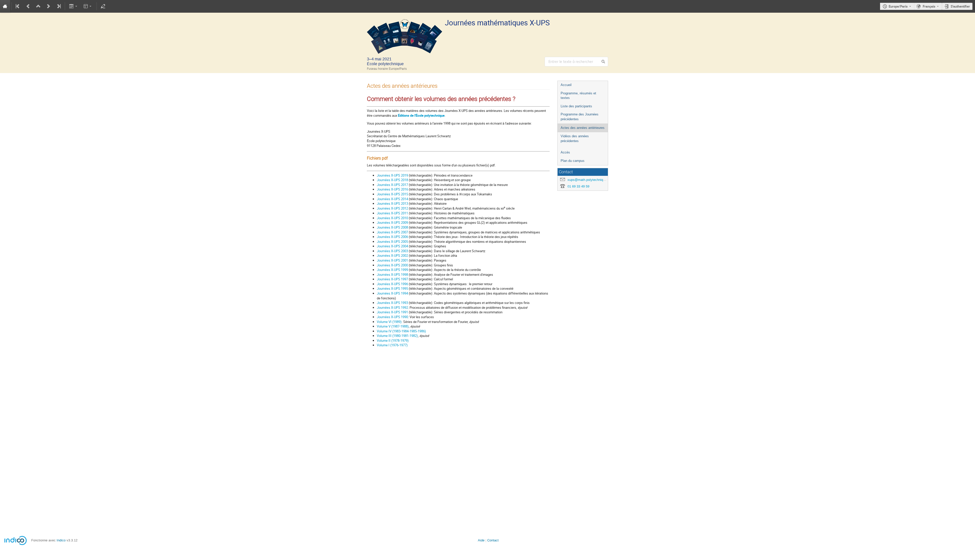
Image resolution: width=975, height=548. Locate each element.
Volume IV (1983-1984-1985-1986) (401, 331)
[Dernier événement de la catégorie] (58, 6)
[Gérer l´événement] (103, 6)
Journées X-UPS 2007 (392, 232)
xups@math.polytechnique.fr (588, 180)
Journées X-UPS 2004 (392, 246)
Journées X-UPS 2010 (392, 218)
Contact (493, 540)
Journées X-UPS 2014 (392, 199)
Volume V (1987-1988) (393, 326)
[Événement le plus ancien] (18, 6)
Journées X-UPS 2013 (392, 203)
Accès (565, 152)
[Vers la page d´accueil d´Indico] (5, 6)
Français (929, 6)
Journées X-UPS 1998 (392, 274)
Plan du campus (572, 161)
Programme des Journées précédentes (579, 116)
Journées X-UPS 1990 (392, 317)
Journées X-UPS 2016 (392, 189)
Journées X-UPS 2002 (392, 255)
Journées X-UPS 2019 (392, 175)
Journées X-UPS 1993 (392, 302)
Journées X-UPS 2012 (392, 208)
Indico (61, 540)
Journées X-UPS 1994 (392, 293)
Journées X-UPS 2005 (392, 241)
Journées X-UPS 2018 (392, 180)
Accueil (566, 85)
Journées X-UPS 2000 (392, 265)
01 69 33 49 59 (578, 186)
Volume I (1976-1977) (392, 345)
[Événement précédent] (28, 6)
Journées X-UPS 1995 (392, 288)
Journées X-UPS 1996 (392, 284)
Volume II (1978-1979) (393, 340)
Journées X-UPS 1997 (392, 279)
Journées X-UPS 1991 (392, 312)
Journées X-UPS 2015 (392, 194)
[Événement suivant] (48, 6)
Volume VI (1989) (389, 321)
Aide (481, 540)
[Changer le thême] (88, 6)
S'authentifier (960, 6)
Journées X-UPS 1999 (392, 269)
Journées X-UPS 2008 (392, 227)
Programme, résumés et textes (578, 95)
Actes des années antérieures (583, 128)
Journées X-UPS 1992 (392, 307)
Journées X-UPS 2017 (392, 184)
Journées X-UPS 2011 (392, 213)
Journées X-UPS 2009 (392, 222)
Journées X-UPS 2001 (392, 260)
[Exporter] (73, 6)
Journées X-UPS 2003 (392, 251)
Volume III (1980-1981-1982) (397, 335)
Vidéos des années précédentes (575, 138)
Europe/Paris (898, 6)
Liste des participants (576, 106)
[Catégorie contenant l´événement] (38, 6)
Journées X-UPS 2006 (392, 236)
